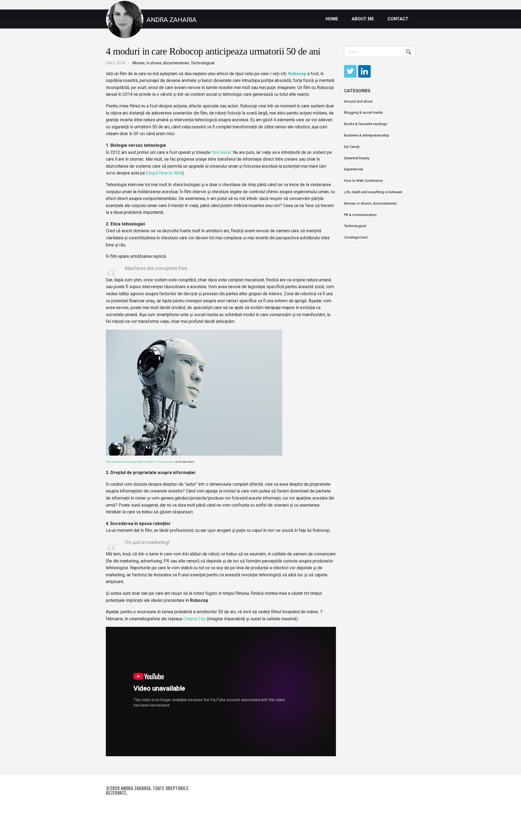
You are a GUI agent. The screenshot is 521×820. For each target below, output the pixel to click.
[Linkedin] (364, 71)
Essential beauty (357, 158)
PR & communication (360, 215)
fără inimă (221, 152)
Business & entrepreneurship (366, 135)
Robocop (297, 73)
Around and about (358, 101)
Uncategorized (355, 237)
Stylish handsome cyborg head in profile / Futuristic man (140, 461)
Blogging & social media (363, 112)
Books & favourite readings (365, 124)
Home (332, 18)
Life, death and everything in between (373, 192)
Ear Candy (352, 147)
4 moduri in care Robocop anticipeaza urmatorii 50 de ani (213, 51)
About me (363, 18)
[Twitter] (350, 71)
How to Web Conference (363, 181)
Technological (202, 63)
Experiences (353, 169)
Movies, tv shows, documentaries (160, 63)
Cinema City (194, 618)
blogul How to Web (164, 173)
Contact (397, 18)
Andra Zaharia (171, 20)
